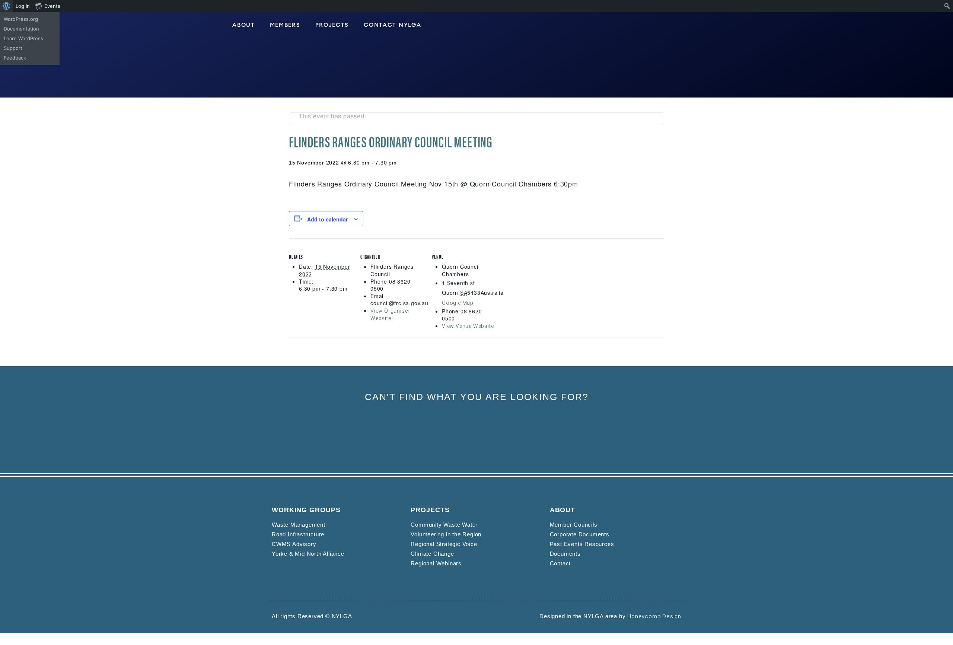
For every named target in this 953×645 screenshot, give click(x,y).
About (243, 25)
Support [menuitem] (13, 48)
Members (285, 25)
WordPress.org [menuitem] (21, 19)
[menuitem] (6, 6)
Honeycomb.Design (654, 616)
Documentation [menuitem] (21, 29)
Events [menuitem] (52, 6)
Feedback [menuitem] (15, 58)
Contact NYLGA (392, 25)
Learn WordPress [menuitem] (23, 38)
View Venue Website (468, 326)
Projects (332, 25)
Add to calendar (327, 219)
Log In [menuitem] (23, 6)
